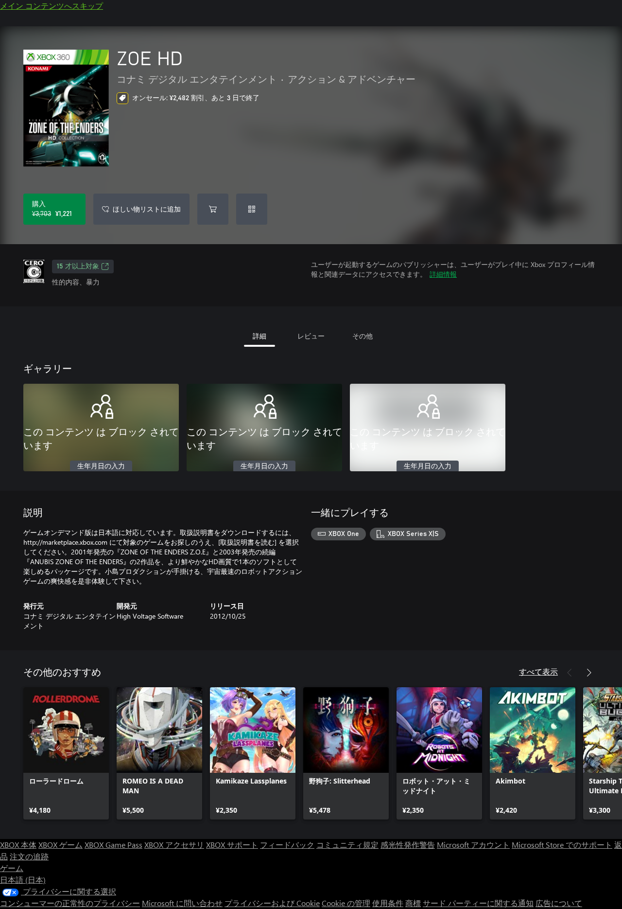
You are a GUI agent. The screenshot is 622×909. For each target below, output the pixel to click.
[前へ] (569, 672)
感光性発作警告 (407, 844)
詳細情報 (443, 274)
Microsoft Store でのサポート (562, 844)
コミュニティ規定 (347, 844)
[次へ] (589, 672)
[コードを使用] (251, 209)
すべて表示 (538, 671)
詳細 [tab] (259, 335)
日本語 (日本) (23, 879)
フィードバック (287, 844)
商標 (413, 903)
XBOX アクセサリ (174, 844)
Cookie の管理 (346, 903)
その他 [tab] (362, 335)
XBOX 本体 (18, 844)
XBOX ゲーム (60, 844)
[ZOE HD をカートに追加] (212, 209)
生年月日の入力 (101, 466)
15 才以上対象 (78, 266)
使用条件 (387, 903)
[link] (66, 753)
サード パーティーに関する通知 (478, 903)
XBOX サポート (232, 844)
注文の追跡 (29, 856)
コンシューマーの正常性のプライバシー (70, 903)
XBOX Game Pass (113, 844)
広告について (559, 903)
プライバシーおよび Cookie (272, 903)
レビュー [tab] (311, 335)
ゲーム (11, 868)
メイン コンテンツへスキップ (51, 5)
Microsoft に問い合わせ (182, 903)
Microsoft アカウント (473, 844)
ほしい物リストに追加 (147, 209)
